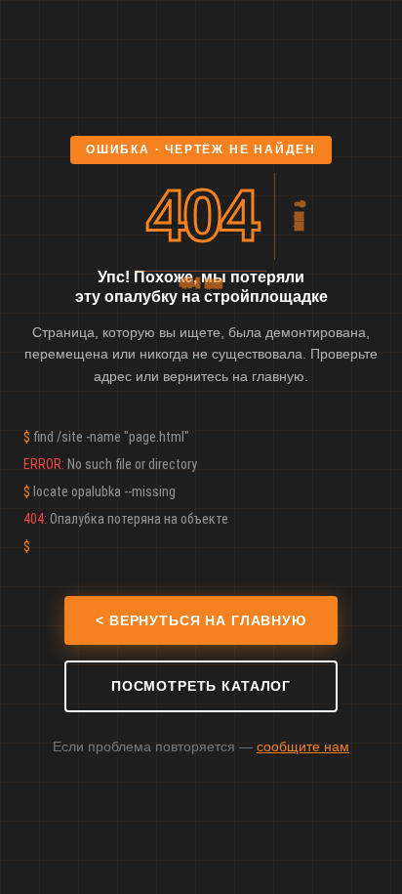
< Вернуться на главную (200, 620)
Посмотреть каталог (201, 686)
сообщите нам (303, 746)
